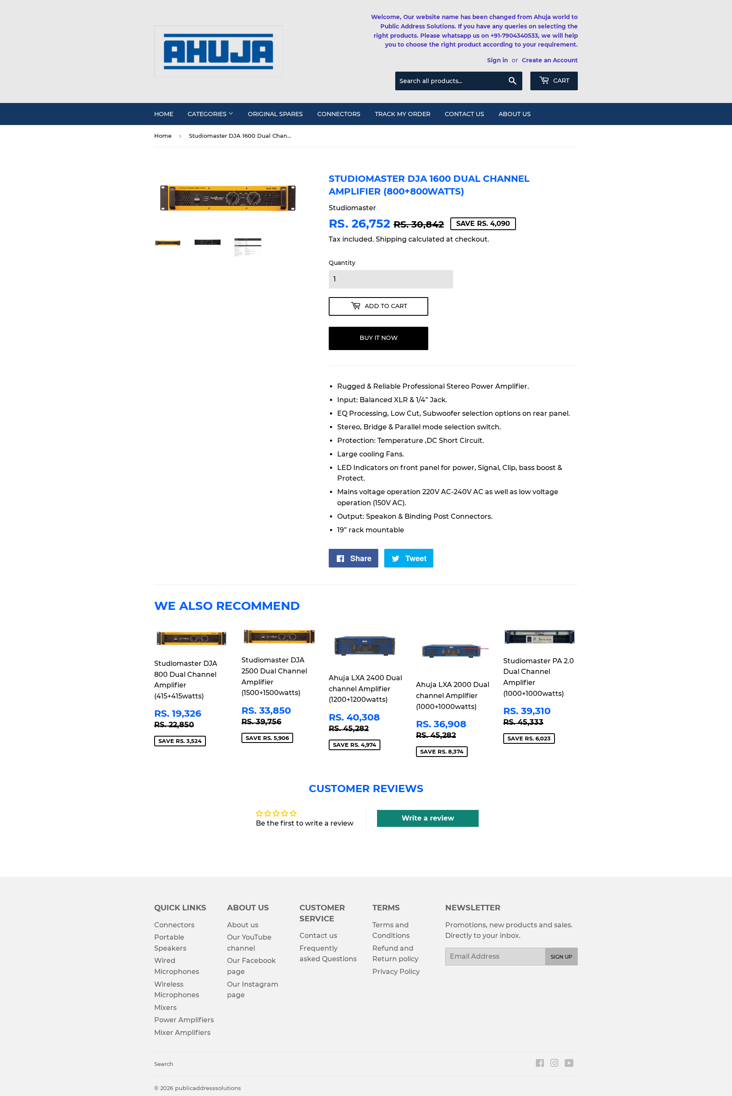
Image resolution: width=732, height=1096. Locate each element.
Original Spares (275, 114)
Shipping (391, 239)
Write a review (428, 818)
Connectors (338, 114)
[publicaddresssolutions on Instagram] (554, 1064)
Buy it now (379, 338)
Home (163, 114)
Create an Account (550, 60)
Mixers (165, 1008)
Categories (208, 114)
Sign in (497, 60)
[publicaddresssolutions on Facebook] (539, 1064)
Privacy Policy (396, 972)
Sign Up (561, 957)
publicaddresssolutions (208, 1088)
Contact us (464, 114)
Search (163, 1063)
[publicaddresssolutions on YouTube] (569, 1064)
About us (515, 114)
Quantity (342, 263)
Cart (560, 80)
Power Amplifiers (184, 1020)
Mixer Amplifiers (182, 1033)
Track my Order (402, 114)
